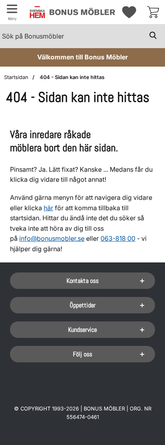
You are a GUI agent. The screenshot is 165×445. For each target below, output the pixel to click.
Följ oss (82, 354)
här (48, 208)
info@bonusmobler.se (52, 238)
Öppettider (83, 305)
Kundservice (82, 329)
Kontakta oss (82, 280)
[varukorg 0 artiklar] (153, 12)
